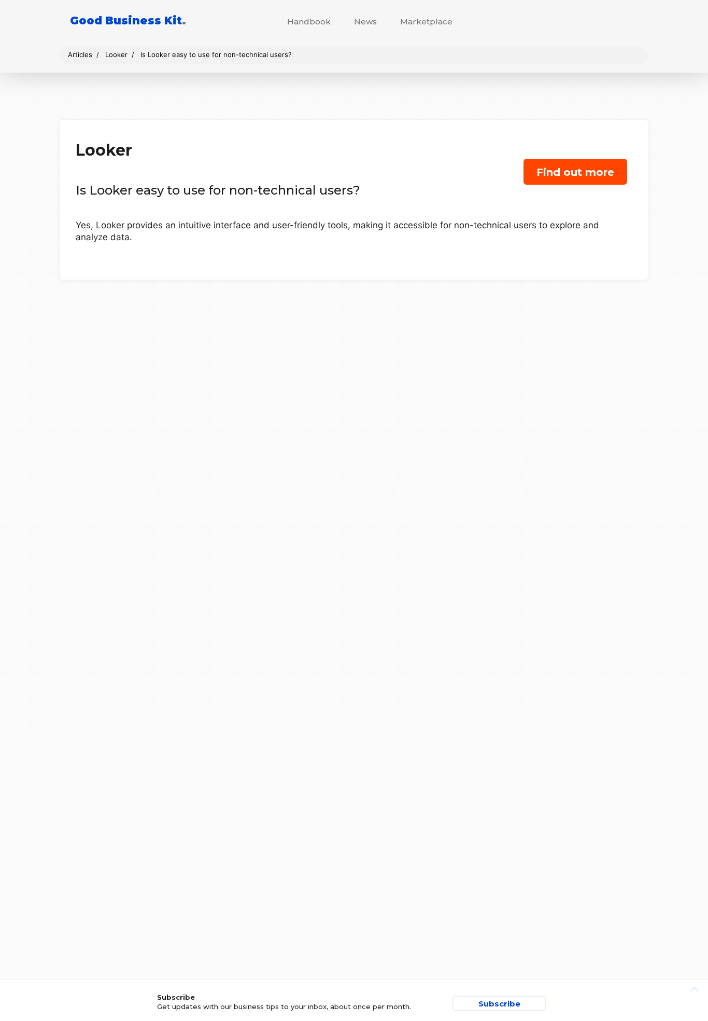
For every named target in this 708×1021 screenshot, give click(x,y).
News (365, 21)
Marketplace (426, 21)
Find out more (575, 172)
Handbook (309, 21)
